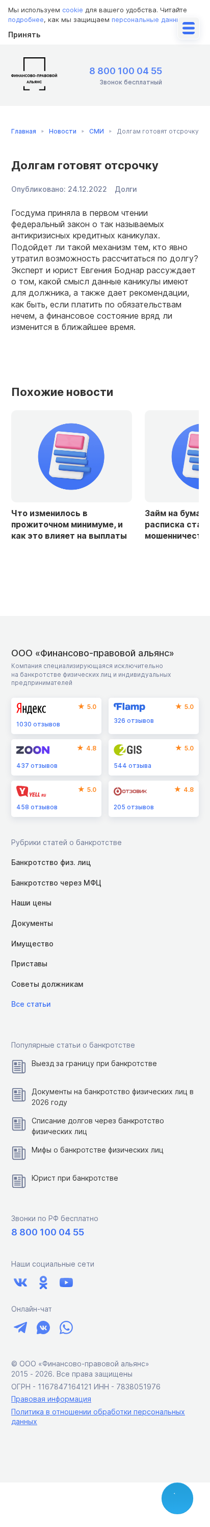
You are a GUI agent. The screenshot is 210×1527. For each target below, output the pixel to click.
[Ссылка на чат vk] (43, 1327)
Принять (24, 34)
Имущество (32, 943)
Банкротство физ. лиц (51, 862)
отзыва (132, 765)
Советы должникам (47, 984)
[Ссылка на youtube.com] (66, 1283)
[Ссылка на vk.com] (20, 1283)
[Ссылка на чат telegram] (20, 1327)
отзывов (38, 724)
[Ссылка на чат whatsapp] (66, 1327)
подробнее (26, 19)
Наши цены (31, 902)
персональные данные (149, 19)
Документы (32, 923)
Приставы (29, 963)
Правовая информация (51, 1399)
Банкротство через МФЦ (56, 882)
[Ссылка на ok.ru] (43, 1283)
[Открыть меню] (188, 28)
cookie (72, 10)
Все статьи (31, 1004)
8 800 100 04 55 (125, 70)
